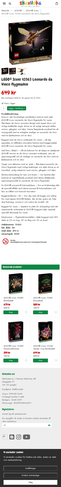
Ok (49, 425)
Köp (11, 312)
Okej (31, 482)
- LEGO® (17, 10)
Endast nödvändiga (30, 475)
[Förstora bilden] (30, 42)
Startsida (5, 10)
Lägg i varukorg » (17, 108)
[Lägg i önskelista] (26, 312)
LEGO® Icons (32, 10)
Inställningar (30, 468)
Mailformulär (17, 389)
